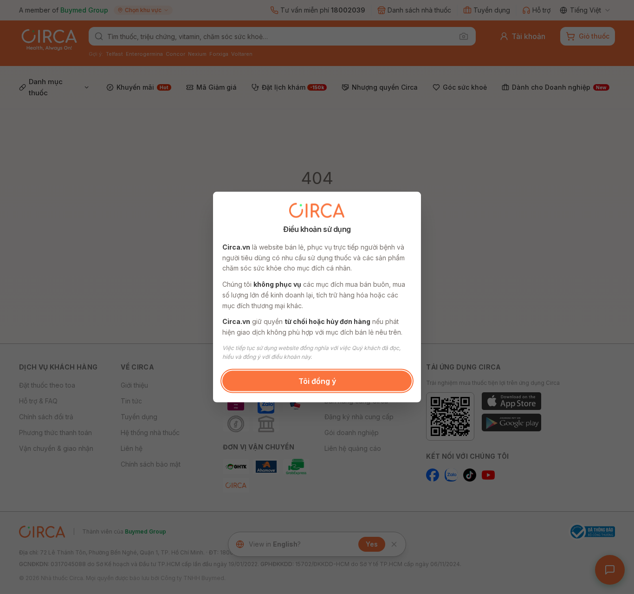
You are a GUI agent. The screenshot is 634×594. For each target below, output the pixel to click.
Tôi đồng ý (317, 380)
